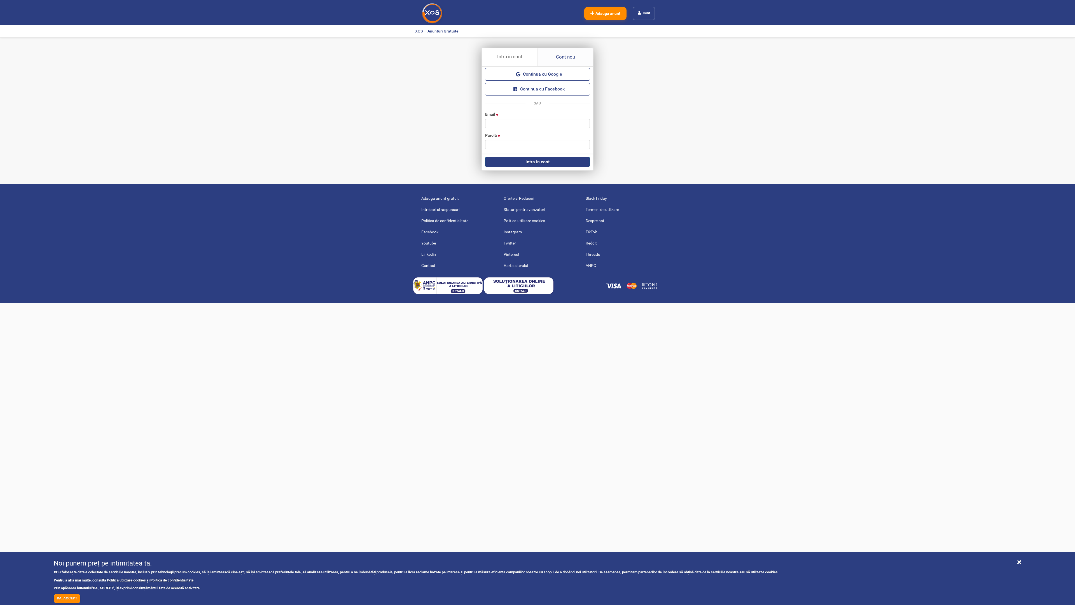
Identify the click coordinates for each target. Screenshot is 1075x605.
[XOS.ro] (432, 13)
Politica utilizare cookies (126, 580)
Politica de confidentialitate (171, 580)
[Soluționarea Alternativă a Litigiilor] (448, 285)
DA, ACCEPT (67, 598)
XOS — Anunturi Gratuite (437, 31)
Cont (646, 13)
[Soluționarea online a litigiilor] (519, 285)
